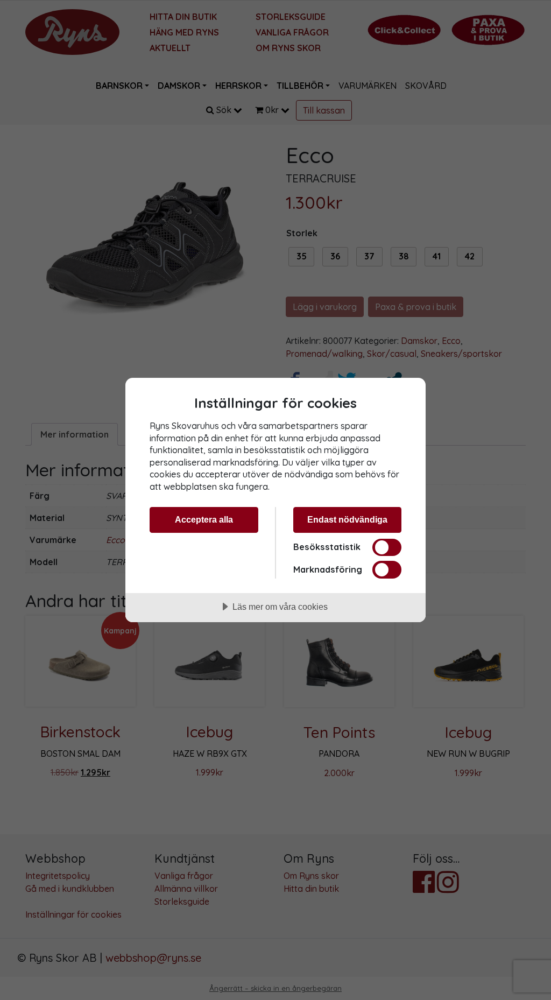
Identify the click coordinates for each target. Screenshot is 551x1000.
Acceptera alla (204, 519)
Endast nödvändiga (347, 519)
